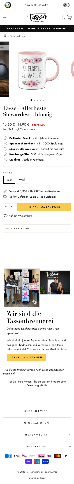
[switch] (66, 5)
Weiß (22, 180)
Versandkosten (27, 129)
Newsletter (36, 446)
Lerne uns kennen (26, 357)
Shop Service (36, 411)
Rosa (9, 180)
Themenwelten (36, 434)
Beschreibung (17, 228)
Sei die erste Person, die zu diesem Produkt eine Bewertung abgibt (37, 383)
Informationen (36, 423)
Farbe (8, 172)
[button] (37, 383)
